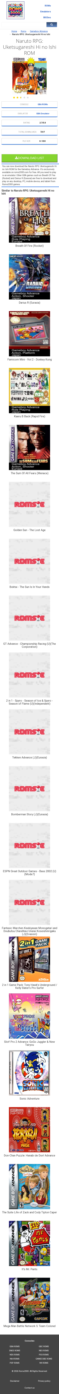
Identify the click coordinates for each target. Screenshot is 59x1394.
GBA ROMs (43, 104)
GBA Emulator (42, 113)
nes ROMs (44, 1350)
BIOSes (47, 17)
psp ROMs (14, 1363)
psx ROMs (44, 1354)
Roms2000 (24, 1371)
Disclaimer (14, 1381)
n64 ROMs (14, 1359)
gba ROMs (15, 1346)
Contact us (30, 1388)
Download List (31, 158)
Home (14, 31)
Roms (23, 31)
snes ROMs (14, 1350)
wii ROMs (43, 1363)
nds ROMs (15, 1354)
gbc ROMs (44, 1346)
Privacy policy (44, 1381)
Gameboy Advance (39, 31)
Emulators (45, 11)
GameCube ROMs (44, 1359)
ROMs (48, 5)
